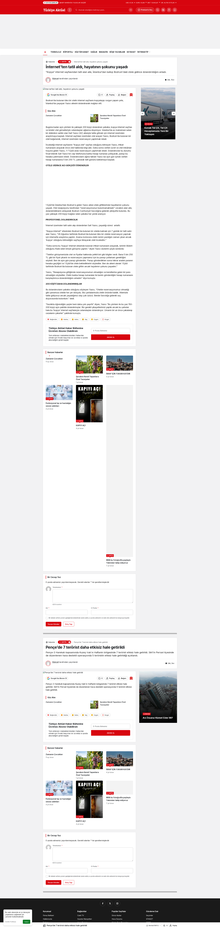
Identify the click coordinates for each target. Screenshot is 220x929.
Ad (47, 608)
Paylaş (175, 925)
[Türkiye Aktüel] (54, 9)
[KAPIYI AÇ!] (89, 476)
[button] (163, 10)
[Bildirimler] (174, 10)
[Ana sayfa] (45, 52)
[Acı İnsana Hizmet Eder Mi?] (158, 697)
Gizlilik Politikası (10, 922)
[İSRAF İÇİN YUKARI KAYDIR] (119, 369)
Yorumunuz (57, 587)
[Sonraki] (173, 113)
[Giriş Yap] (169, 10)
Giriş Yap (68, 624)
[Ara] (131, 10)
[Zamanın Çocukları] (67, 118)
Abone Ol (110, 337)
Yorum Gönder (53, 624)
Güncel (55, 78)
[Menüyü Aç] (69, 10)
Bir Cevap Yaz (54, 577)
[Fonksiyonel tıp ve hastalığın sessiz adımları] (59, 476)
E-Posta (94, 608)
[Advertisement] (110, 31)
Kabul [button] (26, 922)
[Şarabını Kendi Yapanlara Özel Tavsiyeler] (111, 118)
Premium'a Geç (147, 10)
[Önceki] (143, 113)
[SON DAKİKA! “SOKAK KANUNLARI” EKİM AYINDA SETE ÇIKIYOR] (158, 113)
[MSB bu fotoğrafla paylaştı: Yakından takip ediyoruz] (119, 476)
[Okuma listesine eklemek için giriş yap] (131, 95)
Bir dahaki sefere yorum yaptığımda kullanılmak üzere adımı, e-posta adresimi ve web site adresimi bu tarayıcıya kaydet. (89, 618)
